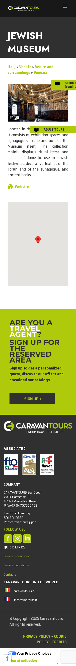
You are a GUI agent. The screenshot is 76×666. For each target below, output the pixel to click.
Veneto (25, 67)
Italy (12, 67)
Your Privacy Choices (34, 653)
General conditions (16, 565)
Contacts (10, 574)
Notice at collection (21, 660)
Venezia (40, 72)
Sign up (31, 398)
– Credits (58, 642)
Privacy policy (36, 636)
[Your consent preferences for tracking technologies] (7, 659)
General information (17, 556)
